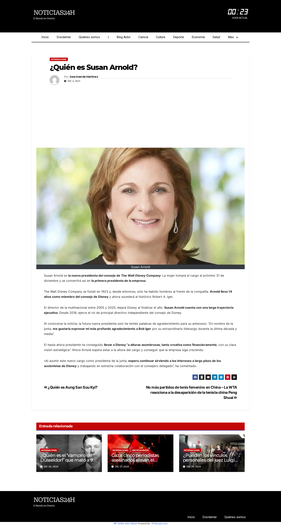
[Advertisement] (140, 115)
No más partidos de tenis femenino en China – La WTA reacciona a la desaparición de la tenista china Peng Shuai (191, 392)
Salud (216, 37)
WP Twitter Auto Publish (125, 523)
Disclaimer (64, 37)
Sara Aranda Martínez (84, 76)
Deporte (178, 37)
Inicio (45, 37)
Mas (231, 37)
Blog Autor (124, 37)
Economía (198, 37)
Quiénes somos (89, 37)
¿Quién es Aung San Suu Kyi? (72, 387)
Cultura (160, 37)
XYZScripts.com (160, 523)
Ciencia (143, 37)
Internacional (59, 59)
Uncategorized (140, 450)
